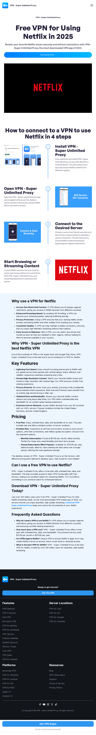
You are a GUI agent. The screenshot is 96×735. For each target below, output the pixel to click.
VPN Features (8, 609)
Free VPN (6, 651)
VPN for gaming (9, 625)
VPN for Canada (56, 617)
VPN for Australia (57, 621)
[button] (92, 5)
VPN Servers (8, 634)
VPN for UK (54, 613)
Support (53, 679)
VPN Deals (7, 655)
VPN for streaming (10, 630)
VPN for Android (9, 679)
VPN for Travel (9, 646)
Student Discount (10, 642)
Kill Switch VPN (9, 621)
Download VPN (9, 671)
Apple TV (6, 692)
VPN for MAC (8, 687)
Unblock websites (10, 638)
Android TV (7, 696)
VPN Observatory (57, 675)
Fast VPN (6, 617)
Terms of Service (57, 683)
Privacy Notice (55, 687)
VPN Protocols (9, 613)
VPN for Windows (10, 675)
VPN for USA (55, 609)
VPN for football (9, 659)
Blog (51, 671)
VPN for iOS (7, 683)
